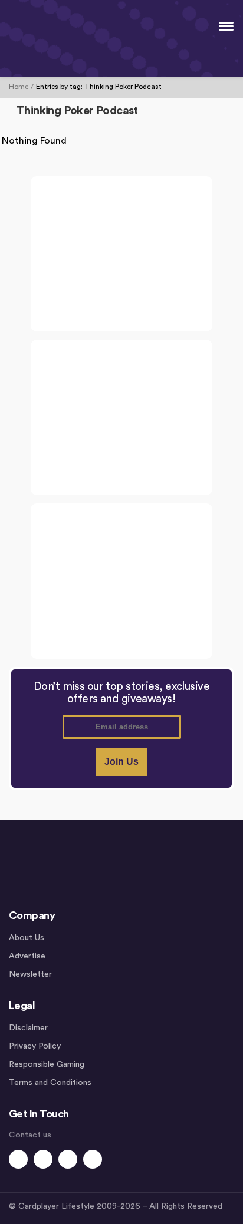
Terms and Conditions (50, 1083)
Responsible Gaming (46, 1064)
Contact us (30, 1135)
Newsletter (30, 974)
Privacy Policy (35, 1046)
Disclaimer (28, 1028)
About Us (26, 938)
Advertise (27, 956)
